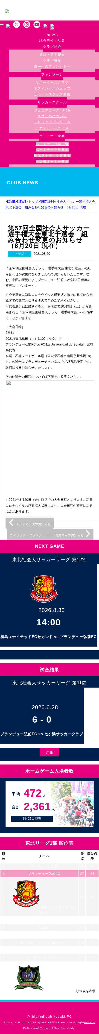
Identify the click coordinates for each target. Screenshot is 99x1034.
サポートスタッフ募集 (52, 94)
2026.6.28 (45, 707)
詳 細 (49, 752)
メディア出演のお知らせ (33, 524)
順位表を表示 (85, 991)
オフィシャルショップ (52, 88)
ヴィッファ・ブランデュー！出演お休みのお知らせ (47, 535)
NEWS (52, 35)
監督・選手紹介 (52, 54)
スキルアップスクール (52, 122)
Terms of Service (53, 1028)
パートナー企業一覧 (52, 144)
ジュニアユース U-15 (52, 110)
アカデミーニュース (52, 128)
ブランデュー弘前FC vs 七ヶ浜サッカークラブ (41, 734)
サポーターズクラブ (52, 82)
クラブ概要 (52, 60)
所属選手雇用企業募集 (52, 155)
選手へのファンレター (52, 66)
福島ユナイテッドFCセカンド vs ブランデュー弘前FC (48, 637)
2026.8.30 (51, 610)
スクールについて (52, 116)
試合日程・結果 (52, 41)
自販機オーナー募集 (52, 161)
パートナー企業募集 (52, 150)
